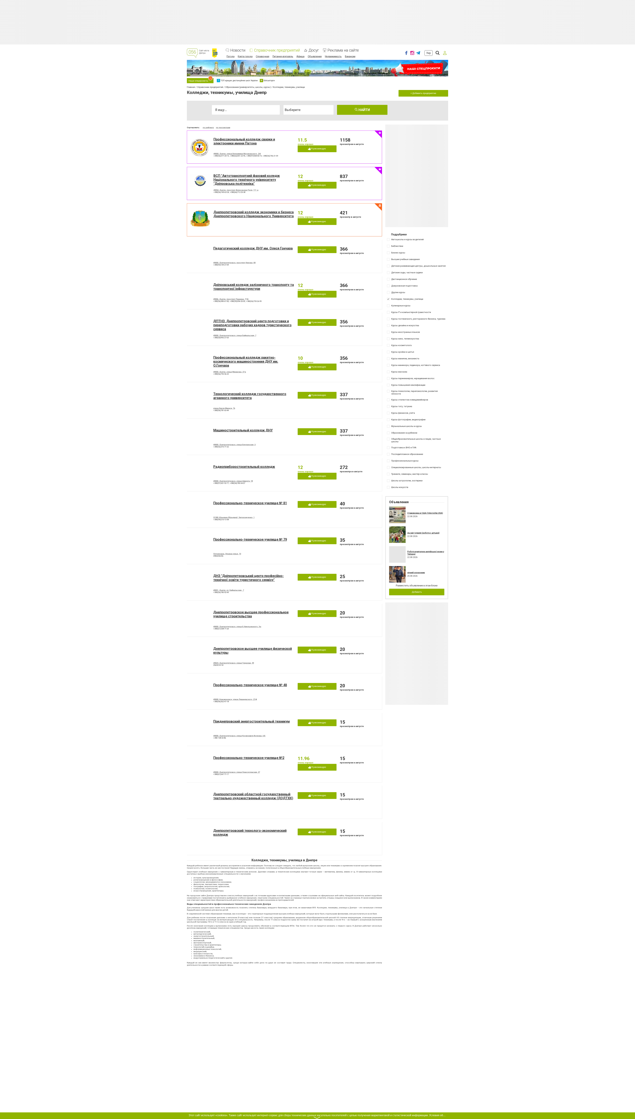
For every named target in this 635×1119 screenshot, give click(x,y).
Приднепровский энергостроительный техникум (251, 721)
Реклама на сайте (343, 50)
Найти (364, 110)
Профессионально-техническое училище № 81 (250, 503)
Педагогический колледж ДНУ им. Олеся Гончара (253, 248)
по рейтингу (208, 128)
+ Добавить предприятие (423, 93)
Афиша (300, 56)
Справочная (262, 56)
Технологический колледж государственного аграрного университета (249, 396)
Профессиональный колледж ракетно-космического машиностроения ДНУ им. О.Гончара (245, 361)
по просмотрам (223, 128)
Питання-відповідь (283, 56)
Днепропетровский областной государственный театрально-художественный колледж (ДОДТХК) (253, 796)
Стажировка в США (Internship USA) (425, 513)
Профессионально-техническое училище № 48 (250, 685)
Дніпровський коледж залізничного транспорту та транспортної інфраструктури (253, 287)
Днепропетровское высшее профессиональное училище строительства (251, 614)
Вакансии (350, 56)
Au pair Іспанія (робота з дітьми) (423, 533)
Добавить (417, 592)
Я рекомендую (318, 148)
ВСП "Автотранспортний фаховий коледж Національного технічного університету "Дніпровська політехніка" (246, 180)
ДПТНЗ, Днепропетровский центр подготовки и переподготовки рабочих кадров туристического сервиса (252, 325)
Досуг (314, 50)
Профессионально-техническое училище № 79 (250, 539)
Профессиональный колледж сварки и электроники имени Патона (244, 141)
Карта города (245, 56)
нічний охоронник (416, 572)
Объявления (315, 56)
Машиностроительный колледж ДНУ (243, 430)
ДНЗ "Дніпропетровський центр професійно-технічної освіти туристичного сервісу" (248, 578)
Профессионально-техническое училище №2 (248, 758)
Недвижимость (333, 56)
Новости (237, 50)
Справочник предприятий (277, 50)
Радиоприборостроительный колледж (244, 467)
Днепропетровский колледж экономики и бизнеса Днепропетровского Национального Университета (253, 214)
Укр (428, 53)
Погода (230, 56)
